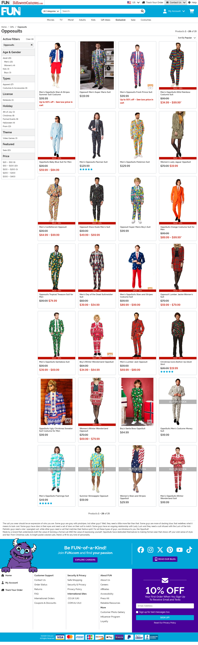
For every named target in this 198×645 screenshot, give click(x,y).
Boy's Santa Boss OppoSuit (132, 428)
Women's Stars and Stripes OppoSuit (133, 497)
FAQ (36, 594)
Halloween (7, 123)
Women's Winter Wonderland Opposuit (94, 429)
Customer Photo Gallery (112, 612)
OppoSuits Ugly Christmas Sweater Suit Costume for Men (56, 429)
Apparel (6, 84)
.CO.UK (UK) (73, 598)
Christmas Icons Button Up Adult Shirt (176, 363)
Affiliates (104, 589)
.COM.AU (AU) (74, 603)
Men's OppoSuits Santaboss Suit (54, 362)
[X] (160, 550)
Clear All (30, 39)
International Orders (44, 598)
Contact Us (175, 2)
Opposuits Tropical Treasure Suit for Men (56, 295)
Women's (8, 65)
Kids (5, 69)
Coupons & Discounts (45, 603)
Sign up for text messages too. (154, 612)
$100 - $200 (9, 169)
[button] (174, 11)
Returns (38, 589)
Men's (6, 62)
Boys (6, 72)
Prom (5, 126)
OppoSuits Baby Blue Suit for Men (55, 162)
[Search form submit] (142, 11)
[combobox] (100, 11)
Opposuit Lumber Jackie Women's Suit (176, 295)
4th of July (7, 112)
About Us (105, 580)
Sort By (185, 38)
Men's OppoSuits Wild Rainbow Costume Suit (175, 93)
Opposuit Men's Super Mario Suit (95, 92)
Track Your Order (154, 2)
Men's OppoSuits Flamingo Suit (54, 496)
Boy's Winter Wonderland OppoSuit (97, 362)
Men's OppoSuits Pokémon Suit (135, 162)
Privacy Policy (74, 589)
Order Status (40, 584)
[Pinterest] (170, 550)
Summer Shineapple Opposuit (94, 496)
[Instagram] (150, 550)
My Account (11, 582)
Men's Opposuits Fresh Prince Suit (136, 92)
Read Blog (167, 559)
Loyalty (104, 621)
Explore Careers (85, 560)
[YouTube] (179, 550)
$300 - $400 (9, 176)
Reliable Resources (110, 603)
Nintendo (7, 100)
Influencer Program (110, 616)
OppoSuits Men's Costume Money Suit (176, 429)
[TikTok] (189, 550)
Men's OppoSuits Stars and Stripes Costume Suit (136, 295)
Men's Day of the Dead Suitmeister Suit (96, 295)
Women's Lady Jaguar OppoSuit (175, 162)
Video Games (9, 138)
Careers (104, 584)
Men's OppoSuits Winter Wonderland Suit (171, 497)
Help (194, 2)
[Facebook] (141, 550)
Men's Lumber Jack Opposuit (133, 362)
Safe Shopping (74, 580)
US (133, 2)
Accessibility (106, 594)
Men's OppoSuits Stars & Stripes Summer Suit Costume (54, 93)
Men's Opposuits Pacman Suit (94, 162)
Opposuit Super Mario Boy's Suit (135, 227)
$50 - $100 (8, 166)
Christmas (7, 116)
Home (8, 575)
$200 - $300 (9, 173)
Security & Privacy (76, 584)
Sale (5, 150)
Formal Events (9, 119)
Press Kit (104, 598)
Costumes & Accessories (14, 88)
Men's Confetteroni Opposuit (53, 227)
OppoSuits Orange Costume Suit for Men (177, 228)
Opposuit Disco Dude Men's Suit (95, 227)
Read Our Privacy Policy (165, 623)
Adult (5, 58)
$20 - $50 (8, 162)
